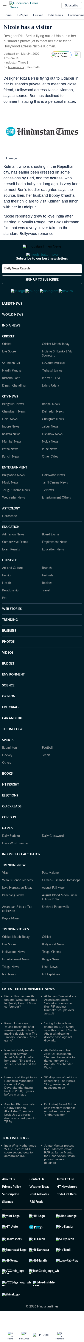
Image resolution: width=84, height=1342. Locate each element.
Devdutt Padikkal (53, 384)
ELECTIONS (10, 816)
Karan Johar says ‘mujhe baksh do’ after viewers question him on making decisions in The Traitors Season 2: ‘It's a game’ (20, 1053)
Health (6, 604)
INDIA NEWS (11, 346)
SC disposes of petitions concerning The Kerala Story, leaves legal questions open (60, 1103)
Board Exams (50, 555)
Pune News (49, 470)
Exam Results (11, 570)
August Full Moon (53, 908)
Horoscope (9, 537)
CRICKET (8, 357)
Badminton (9, 768)
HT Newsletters (67, 1207)
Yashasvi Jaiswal (52, 391)
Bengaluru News (13, 425)
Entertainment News (16, 980)
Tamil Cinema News (55, 503)
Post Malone (50, 893)
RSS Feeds (36, 1222)
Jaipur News (50, 447)
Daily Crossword (53, 856)
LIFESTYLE (9, 581)
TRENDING (10, 640)
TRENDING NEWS (14, 886)
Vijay (5, 893)
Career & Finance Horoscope (61, 901)
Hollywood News (53, 496)
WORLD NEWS (12, 335)
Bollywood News (13, 496)
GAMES (7, 849)
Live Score (9, 372)
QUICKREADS (12, 827)
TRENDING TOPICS (15, 950)
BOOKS (7, 794)
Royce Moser (11, 939)
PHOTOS (8, 662)
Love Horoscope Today (17, 908)
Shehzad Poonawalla (55, 927)
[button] (5, 5)
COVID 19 (9, 838)
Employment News (54, 563)
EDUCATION (11, 548)
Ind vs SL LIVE (51, 399)
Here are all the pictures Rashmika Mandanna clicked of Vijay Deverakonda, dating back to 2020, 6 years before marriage (20, 1107)
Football (47, 768)
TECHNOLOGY (12, 750)
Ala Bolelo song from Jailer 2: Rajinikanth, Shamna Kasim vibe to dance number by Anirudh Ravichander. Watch (59, 1080)
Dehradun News (53, 432)
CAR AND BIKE (12, 739)
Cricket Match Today (55, 365)
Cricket (38, 15)
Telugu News (10, 988)
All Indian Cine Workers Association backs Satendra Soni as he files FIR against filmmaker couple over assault (60, 1026)
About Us (8, 1200)
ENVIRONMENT (13, 695)
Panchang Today (13, 916)
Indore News (10, 447)
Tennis (46, 776)
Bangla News (50, 980)
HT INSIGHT (10, 805)
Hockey (7, 776)
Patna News (10, 470)
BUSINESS (9, 651)
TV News (48, 511)
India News (55, 15)
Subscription (10, 1215)
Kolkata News (11, 455)
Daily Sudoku (11, 856)
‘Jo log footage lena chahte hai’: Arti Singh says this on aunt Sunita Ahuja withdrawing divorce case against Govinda (60, 1053)
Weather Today (39, 1207)
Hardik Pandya (12, 391)
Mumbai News (12, 462)
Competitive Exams (15, 563)
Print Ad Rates (39, 1215)
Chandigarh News (14, 432)
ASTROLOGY (11, 529)
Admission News (13, 555)
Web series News (13, 518)
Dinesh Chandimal (14, 406)
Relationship (10, 611)
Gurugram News (53, 440)
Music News (10, 503)
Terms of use (65, 1200)
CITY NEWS (10, 417)
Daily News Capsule (17, 285)
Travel (46, 611)
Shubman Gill (11, 384)
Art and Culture (12, 589)
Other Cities (50, 477)
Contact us (37, 1200)
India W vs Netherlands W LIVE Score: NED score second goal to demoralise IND (20, 1172)
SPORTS (8, 761)
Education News (53, 570)
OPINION (8, 717)
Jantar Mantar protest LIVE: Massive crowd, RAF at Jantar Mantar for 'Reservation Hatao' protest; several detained (59, 1175)
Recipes (47, 604)
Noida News (50, 462)
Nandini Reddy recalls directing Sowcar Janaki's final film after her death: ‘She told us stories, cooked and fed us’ (20, 1080)
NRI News (9, 995)
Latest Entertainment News (28, 1010)
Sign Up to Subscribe (42, 296)
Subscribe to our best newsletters (42, 275)
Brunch (47, 589)
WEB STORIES (12, 630)
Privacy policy (11, 1207)
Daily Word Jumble (15, 864)
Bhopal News (51, 425)
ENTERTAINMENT (14, 488)
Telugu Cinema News (16, 511)
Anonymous (16, 67)
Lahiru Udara (50, 406)
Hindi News (50, 988)
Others (6, 783)
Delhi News (9, 440)
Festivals (47, 596)
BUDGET (8, 684)
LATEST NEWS (12, 324)
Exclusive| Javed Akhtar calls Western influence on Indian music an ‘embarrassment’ (60, 1130)
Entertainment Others (56, 518)
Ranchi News (11, 477)
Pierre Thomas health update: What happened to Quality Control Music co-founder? (20, 1022)
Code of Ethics (66, 1215)
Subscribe (71, 5)
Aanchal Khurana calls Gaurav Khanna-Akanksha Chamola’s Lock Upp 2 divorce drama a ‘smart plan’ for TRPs (20, 1134)
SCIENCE (8, 706)
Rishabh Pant (11, 399)
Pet (4, 619)
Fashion (7, 596)
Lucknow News (52, 455)
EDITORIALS (10, 728)
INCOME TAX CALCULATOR (21, 875)
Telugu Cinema (51, 973)
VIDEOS (7, 673)
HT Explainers (51, 995)
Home (7, 15)
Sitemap (7, 1222)
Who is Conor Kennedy (17, 901)
